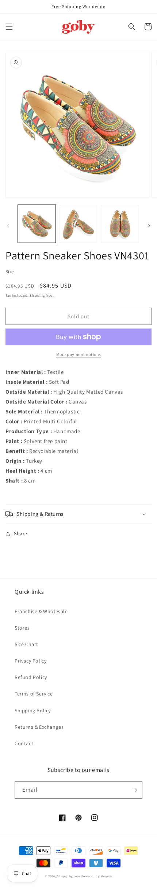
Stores (22, 627)
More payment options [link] (78, 354)
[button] (9, 27)
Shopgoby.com (68, 876)
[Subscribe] (134, 790)
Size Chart (26, 644)
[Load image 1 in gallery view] (37, 224)
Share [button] (20, 533)
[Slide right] (149, 226)
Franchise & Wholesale (41, 611)
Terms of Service (34, 693)
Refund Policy (31, 677)
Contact (24, 743)
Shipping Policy (33, 710)
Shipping (37, 295)
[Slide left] (8, 226)
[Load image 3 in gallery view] (120, 224)
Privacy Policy (30, 660)
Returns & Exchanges (39, 727)
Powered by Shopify (96, 876)
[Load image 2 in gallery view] (78, 224)
